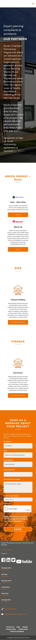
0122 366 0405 (5, 601)
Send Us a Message (6, 549)
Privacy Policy (11, 629)
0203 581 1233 (10, 609)
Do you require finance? (12, 496)
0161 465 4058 (5, 582)
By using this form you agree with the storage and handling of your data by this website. (15, 519)
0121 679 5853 (4, 569)
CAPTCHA (7, 503)
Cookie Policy (23, 629)
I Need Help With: (10, 469)
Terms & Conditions (17, 631)
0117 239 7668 (4, 595)
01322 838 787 (5, 576)
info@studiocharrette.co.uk (15, 614)
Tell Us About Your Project (12, 479)
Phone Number (9, 460)
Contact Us (10, 627)
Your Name (8, 441)
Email (6, 451)
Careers (25, 627)
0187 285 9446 (5, 589)
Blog (18, 627)
